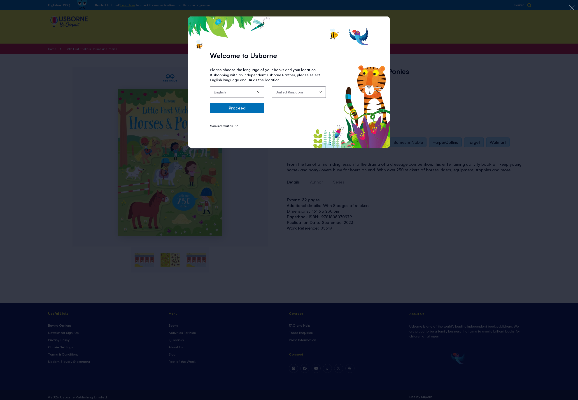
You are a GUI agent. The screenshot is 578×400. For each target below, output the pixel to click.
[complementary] (289, 200)
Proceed (237, 107)
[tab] (224, 126)
